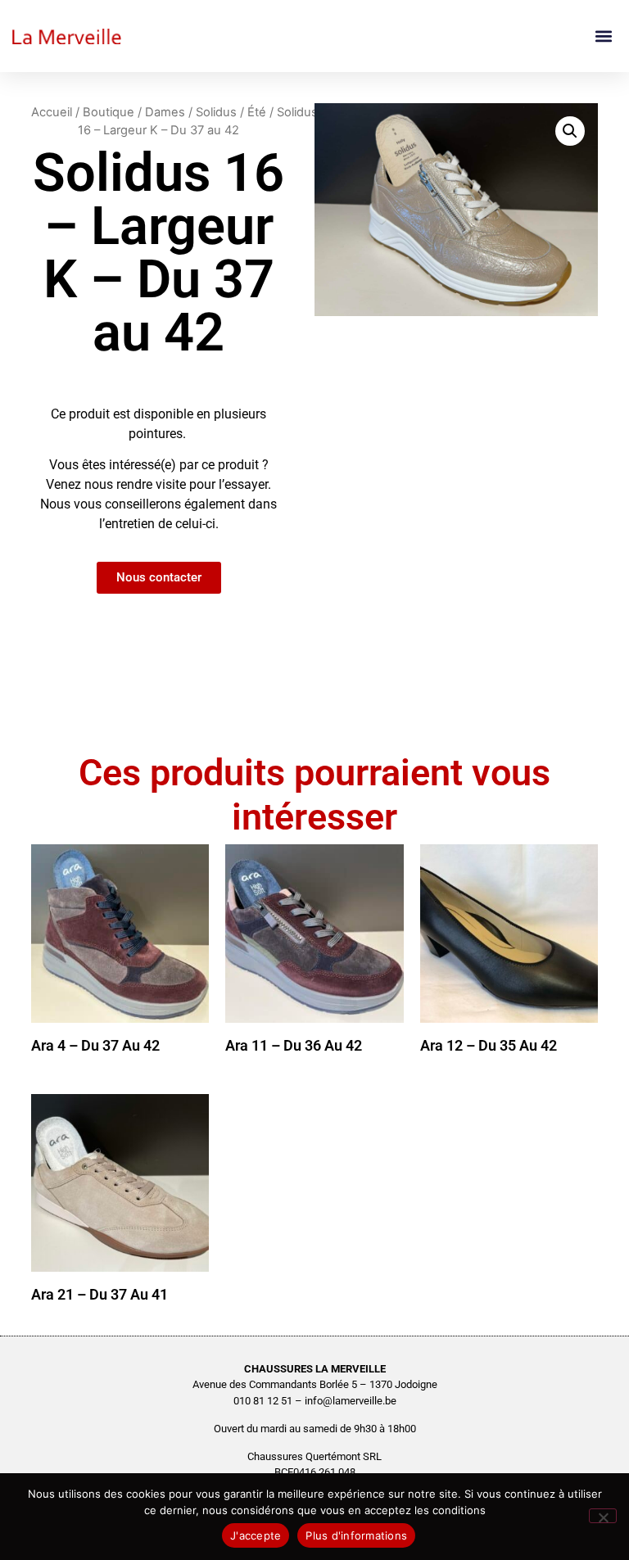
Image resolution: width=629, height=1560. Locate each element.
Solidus (216, 112)
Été (256, 112)
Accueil (51, 112)
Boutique (108, 112)
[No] (603, 1515)
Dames (165, 112)
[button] (603, 36)
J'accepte (255, 1535)
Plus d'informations (356, 1535)
